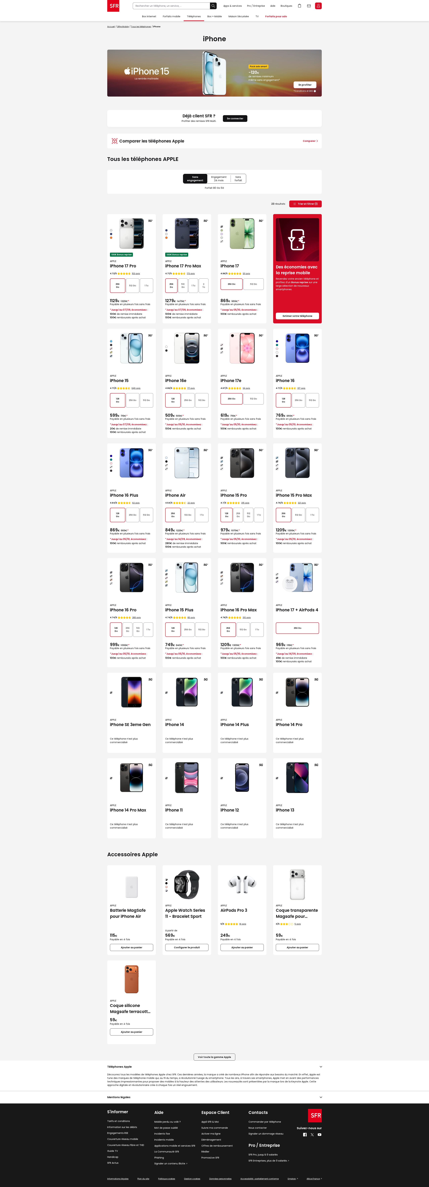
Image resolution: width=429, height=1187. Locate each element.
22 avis (191, 502)
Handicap (112, 1157)
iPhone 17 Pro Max (183, 266)
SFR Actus (112, 1163)
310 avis (247, 617)
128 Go (117, 400)
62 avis (136, 502)
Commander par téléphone (265, 1121)
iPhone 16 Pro (123, 610)
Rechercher (213, 6)
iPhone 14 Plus (235, 724)
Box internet (149, 16)
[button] (315, 91)
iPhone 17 (230, 266)
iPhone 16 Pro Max (239, 610)
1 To (146, 285)
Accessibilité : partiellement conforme (259, 1178)
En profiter (305, 84)
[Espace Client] (318, 6)
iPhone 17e (231, 380)
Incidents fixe (162, 1133)
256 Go (117, 285)
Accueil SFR (113, 6)
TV (257, 16)
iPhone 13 (285, 810)
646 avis (136, 388)
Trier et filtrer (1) (307, 204)
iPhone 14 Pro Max (128, 810)
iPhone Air (175, 495)
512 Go (132, 285)
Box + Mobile (214, 16)
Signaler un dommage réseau (266, 1133)
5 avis (298, 923)
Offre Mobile (123, 26)
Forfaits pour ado (276, 16)
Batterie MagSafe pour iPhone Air (128, 913)
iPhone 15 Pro (234, 495)
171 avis (191, 388)
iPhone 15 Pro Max (294, 495)
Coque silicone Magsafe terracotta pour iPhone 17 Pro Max (130, 1009)
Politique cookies (166, 1178)
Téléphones (194, 16)
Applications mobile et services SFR (174, 1145)
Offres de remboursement (217, 1145)
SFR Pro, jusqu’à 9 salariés (263, 1154)
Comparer (309, 140)
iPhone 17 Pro (123, 266)
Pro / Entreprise (256, 6)
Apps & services (232, 6)
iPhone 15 (119, 380)
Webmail (309, 6)
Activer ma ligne (211, 1133)
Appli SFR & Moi (210, 1121)
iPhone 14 (174, 724)
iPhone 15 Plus (179, 610)
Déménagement (211, 1139)
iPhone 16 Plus (124, 495)
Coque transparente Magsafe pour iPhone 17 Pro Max (297, 913)
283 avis (136, 617)
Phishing (159, 1157)
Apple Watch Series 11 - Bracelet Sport (185, 913)
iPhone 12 (230, 810)
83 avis (191, 617)
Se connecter (235, 118)
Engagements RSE (117, 1133)
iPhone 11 (174, 810)
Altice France (313, 1178)
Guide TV (112, 1151)
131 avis (246, 273)
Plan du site (143, 1178)
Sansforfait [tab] (240, 179)
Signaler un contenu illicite (169, 1163)
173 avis (191, 273)
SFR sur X (312, 1135)
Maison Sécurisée (239, 16)
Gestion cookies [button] (192, 1178)
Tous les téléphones (141, 26)
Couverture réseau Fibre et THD (125, 1145)
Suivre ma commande (214, 1128)
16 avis (242, 923)
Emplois (292, 1178)
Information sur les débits (122, 1127)
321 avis (302, 502)
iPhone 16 (285, 380)
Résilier (205, 1151)
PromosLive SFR (210, 1157)
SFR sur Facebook (305, 1135)
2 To (203, 285)
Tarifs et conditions (118, 1121)
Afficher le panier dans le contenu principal (299, 6)
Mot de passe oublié (166, 1128)
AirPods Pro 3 (234, 910)
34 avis (246, 388)
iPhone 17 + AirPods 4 (297, 610)
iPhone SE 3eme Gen (130, 724)
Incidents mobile (164, 1139)
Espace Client (318, 6)
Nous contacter (258, 1128)
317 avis (301, 388)
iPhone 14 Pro (289, 724)
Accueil (111, 26)
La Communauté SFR (166, 1151)
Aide (272, 6)
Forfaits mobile (171, 16)
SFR (315, 1115)
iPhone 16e (175, 380)
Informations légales (118, 1178)
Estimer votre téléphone (297, 316)
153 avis (136, 273)
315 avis (245, 502)
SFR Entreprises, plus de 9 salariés (268, 1160)
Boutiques (286, 6)
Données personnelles (220, 1178)
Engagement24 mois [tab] (221, 179)
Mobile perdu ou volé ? (167, 1121)
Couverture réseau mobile (122, 1139)
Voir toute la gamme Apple (214, 1057)
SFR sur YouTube (320, 1135)
